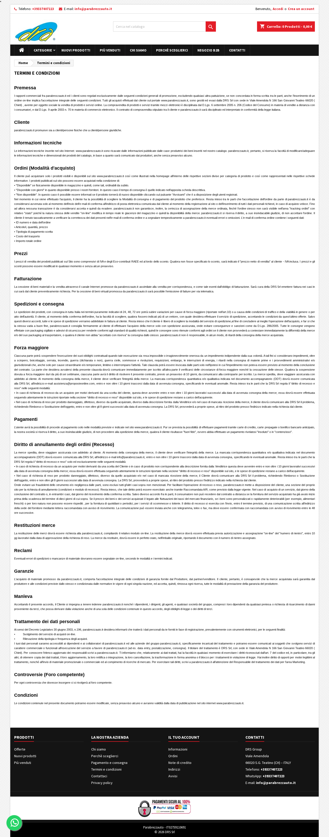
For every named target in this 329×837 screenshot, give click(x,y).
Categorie (43, 50)
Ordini (173, 756)
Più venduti (110, 50)
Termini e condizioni (106, 769)
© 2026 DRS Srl (164, 832)
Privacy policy (102, 782)
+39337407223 (43, 9)
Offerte (19, 749)
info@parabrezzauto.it (93, 9)
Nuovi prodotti (75, 50)
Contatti (237, 50)
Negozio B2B (208, 50)
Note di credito (179, 762)
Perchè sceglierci (172, 50)
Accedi (278, 9)
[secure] (164, 807)
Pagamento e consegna (109, 762)
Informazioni (177, 749)
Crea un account (301, 9)
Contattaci (99, 776)
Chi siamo (138, 50)
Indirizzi (174, 769)
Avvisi (172, 776)
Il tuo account (183, 737)
